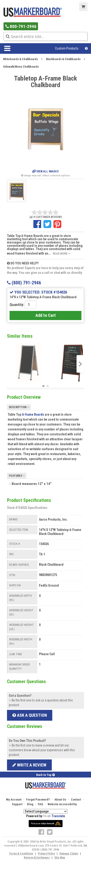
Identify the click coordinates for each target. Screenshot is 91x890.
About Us (60, 799)
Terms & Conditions (21, 853)
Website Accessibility (62, 804)
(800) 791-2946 (25, 283)
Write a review (31, 764)
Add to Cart (45, 315)
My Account (13, 799)
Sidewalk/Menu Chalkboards (21, 66)
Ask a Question (31, 715)
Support (17, 804)
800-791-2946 (22, 26)
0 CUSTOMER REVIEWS (47, 217)
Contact (76, 799)
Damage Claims (69, 853)
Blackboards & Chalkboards (63, 59)
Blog (30, 804)
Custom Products (66, 48)
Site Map (59, 857)
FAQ (40, 804)
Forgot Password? (38, 799)
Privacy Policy (46, 853)
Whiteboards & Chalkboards (20, 59)
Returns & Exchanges (37, 857)
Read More (60, 253)
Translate (58, 816)
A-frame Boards (33, 414)
